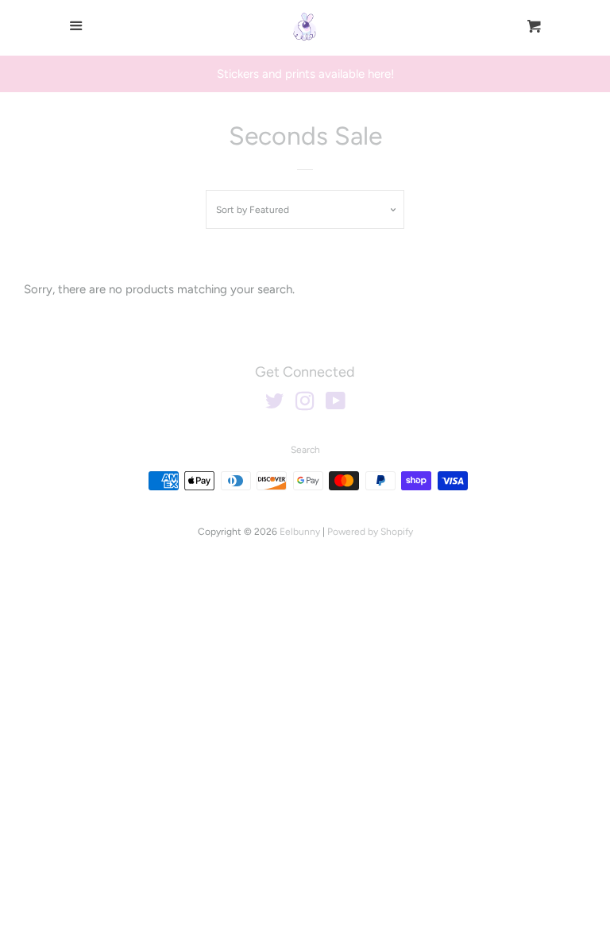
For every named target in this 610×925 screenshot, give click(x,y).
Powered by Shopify (370, 531)
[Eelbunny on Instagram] (305, 404)
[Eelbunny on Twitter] (274, 404)
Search (305, 449)
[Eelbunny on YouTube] (336, 404)
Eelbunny (300, 531)
